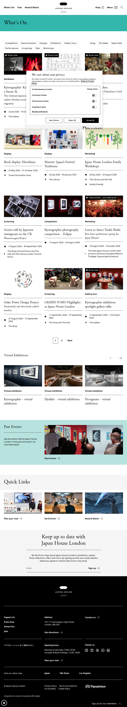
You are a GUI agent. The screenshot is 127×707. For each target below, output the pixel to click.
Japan (47, 673)
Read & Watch (32, 7)
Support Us (9, 617)
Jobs (6, 631)
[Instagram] (86, 650)
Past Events (50, 458)
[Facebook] (91, 650)
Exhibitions (56, 43)
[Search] (122, 7)
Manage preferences (40, 112)
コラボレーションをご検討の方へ (19, 645)
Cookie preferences (4, 703)
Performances (11, 48)
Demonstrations (28, 43)
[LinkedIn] (108, 650)
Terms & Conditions (68, 686)
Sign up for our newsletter (104, 703)
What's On (9, 7)
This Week (103, 43)
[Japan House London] (63, 7)
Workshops (48, 48)
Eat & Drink (50, 518)
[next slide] (121, 358)
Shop (97, 7)
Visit (19, 7)
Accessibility (50, 688)
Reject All (72, 120)
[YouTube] (102, 650)
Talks (37, 48)
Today (92, 43)
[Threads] (97, 650)
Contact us (90, 617)
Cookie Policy (64, 688)
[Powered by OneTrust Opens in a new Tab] (91, 127)
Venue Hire (9, 626)
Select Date (116, 43)
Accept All (90, 120)
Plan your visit (11, 518)
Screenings (27, 48)
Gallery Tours (70, 43)
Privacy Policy (51, 686)
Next (69, 340)
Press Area (9, 622)
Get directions (52, 632)
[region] (64, 100)
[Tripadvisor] (104, 686)
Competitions (11, 43)
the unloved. (17, 696)
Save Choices (54, 120)
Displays (43, 43)
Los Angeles (85, 673)
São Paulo (64, 673)
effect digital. (36, 696)
